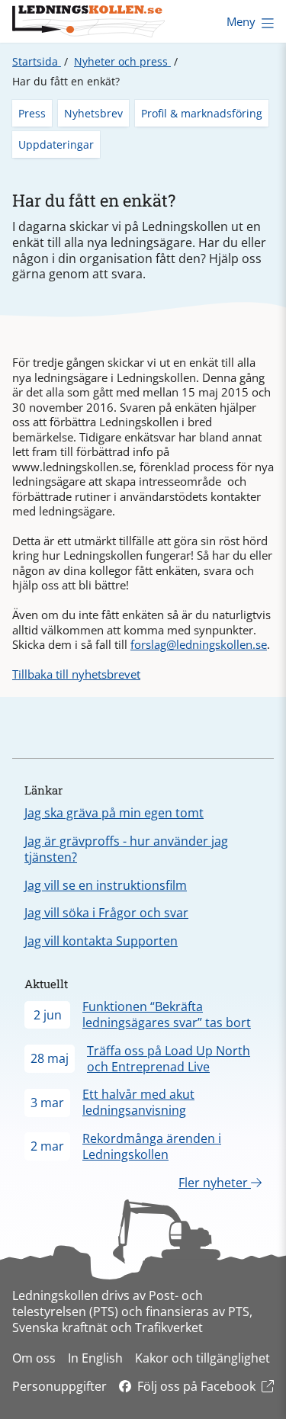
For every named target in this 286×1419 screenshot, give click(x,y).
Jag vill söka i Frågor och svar (106, 912)
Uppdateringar (56, 144)
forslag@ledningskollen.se (198, 644)
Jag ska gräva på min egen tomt (114, 812)
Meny (241, 21)
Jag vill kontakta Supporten (101, 941)
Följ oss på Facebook (196, 1386)
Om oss (34, 1358)
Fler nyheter (214, 1182)
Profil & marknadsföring (201, 113)
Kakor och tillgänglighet (202, 1358)
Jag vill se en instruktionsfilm (105, 885)
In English (95, 1358)
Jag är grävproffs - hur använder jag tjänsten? (126, 849)
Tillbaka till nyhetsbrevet (76, 674)
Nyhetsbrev (93, 113)
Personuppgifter (59, 1386)
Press (32, 113)
